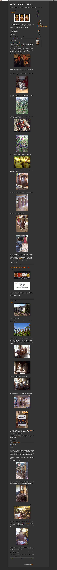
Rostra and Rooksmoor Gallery (20, 45)
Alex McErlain (30, 430)
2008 (37, 38)
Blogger (31, 564)
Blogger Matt (18, 436)
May (38, 33)
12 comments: (18, 38)
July (38, 31)
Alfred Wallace (20, 258)
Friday (11, 302)
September (39, 23)
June (38, 32)
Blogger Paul (28, 521)
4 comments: (18, 442)
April (38, 34)
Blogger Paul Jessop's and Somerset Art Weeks (19, 267)
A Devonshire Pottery (22, 4)
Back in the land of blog (15, 42)
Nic (26, 25)
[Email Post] (21, 38)
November (39, 21)
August (38, 30)
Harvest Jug (12, 12)
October (39, 22)
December (39, 20)
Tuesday (12, 445)
